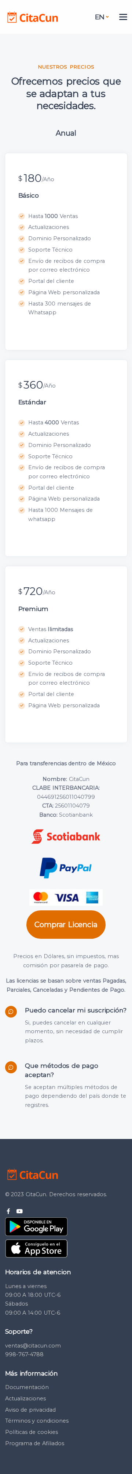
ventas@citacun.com (33, 1345)
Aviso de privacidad (30, 1410)
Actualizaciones (25, 1398)
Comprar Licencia (65, 924)
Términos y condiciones (37, 1420)
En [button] (100, 17)
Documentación (27, 1387)
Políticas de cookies (31, 1432)
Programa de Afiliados (35, 1443)
